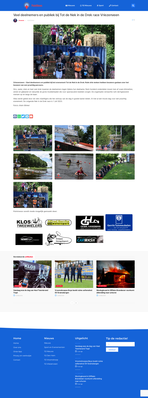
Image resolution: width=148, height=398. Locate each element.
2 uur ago (80, 351)
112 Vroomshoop (51, 360)
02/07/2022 (30, 20)
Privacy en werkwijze (22, 356)
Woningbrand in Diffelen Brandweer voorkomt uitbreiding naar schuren (88, 378)
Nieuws (71, 5)
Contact (114, 5)
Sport (101, 5)
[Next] (76, 302)
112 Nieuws (87, 5)
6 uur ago (80, 366)
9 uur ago (80, 384)
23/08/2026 (19, 295)
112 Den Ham (49, 356)
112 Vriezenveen (51, 364)
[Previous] (72, 302)
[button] (133, 5)
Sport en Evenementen (54, 347)
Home (16, 343)
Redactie (21, 20)
